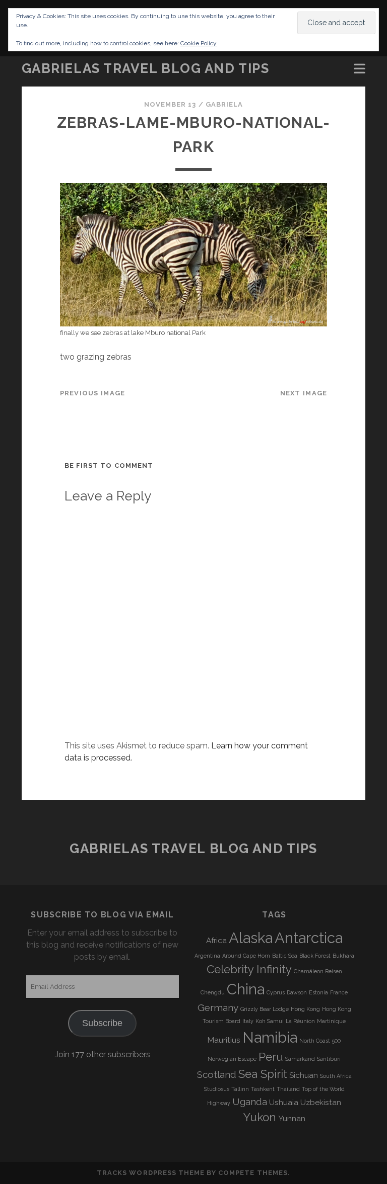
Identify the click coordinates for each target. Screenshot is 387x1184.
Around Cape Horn (246, 956)
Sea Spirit (262, 1073)
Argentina (207, 956)
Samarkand (300, 1059)
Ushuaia (283, 1102)
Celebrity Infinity (249, 969)
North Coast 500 (320, 1041)
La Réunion (300, 1021)
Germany (218, 1007)
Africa (216, 940)
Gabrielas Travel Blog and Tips (146, 68)
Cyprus (276, 992)
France (339, 992)
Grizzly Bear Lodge (264, 1009)
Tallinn (240, 1089)
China (246, 989)
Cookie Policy (198, 43)
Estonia (318, 992)
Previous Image (92, 393)
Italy (247, 1021)
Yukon (259, 1117)
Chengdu (213, 992)
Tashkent (263, 1089)
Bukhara (343, 956)
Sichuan (303, 1075)
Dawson (297, 992)
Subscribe (102, 1023)
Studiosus (216, 1089)
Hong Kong (305, 1009)
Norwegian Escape (232, 1059)
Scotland (216, 1074)
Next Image (304, 393)
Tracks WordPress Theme (151, 1172)
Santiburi (329, 1059)
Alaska (251, 938)
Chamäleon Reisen (318, 971)
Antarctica (309, 938)
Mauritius (224, 1040)
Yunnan (291, 1118)
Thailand (288, 1089)
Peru (271, 1056)
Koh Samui (269, 1021)
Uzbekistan (320, 1102)
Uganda (249, 1101)
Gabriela (224, 104)
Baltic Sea (284, 956)
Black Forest (315, 956)
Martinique (331, 1021)
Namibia (269, 1037)
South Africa (336, 1076)
